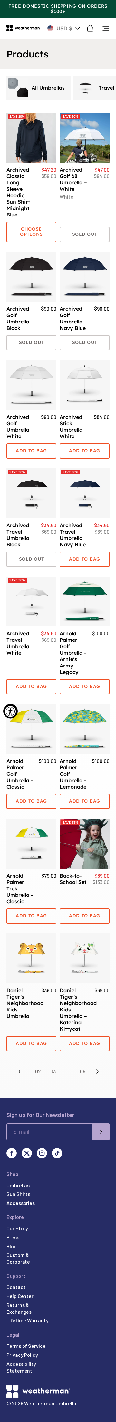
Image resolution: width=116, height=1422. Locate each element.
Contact (15, 1287)
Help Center (20, 1296)
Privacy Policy (22, 1355)
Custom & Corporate (18, 1258)
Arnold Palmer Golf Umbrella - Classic (19, 774)
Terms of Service (26, 1346)
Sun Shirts (18, 1194)
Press (12, 1237)
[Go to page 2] (97, 1071)
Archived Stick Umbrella (71, 426)
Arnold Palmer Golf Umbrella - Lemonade (73, 774)
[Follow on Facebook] (11, 1153)
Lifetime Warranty (27, 1320)
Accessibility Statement (21, 1367)
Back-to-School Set (73, 878)
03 (53, 1071)
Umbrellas (18, 1185)
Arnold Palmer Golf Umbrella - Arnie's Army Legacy (73, 652)
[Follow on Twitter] (27, 1153)
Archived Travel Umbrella (17, 535)
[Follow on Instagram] (42, 1153)
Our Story (17, 1228)
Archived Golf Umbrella (17, 318)
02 (38, 1071)
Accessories (20, 1203)
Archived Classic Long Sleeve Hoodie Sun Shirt (18, 192)
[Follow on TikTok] (57, 1153)
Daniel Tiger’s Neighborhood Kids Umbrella (21, 1003)
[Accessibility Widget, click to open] (10, 711)
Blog (11, 1246)
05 (82, 1071)
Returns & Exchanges (19, 1308)
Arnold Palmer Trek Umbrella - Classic (19, 888)
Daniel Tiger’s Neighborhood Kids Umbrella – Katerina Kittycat (74, 1009)
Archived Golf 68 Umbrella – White (73, 179)
